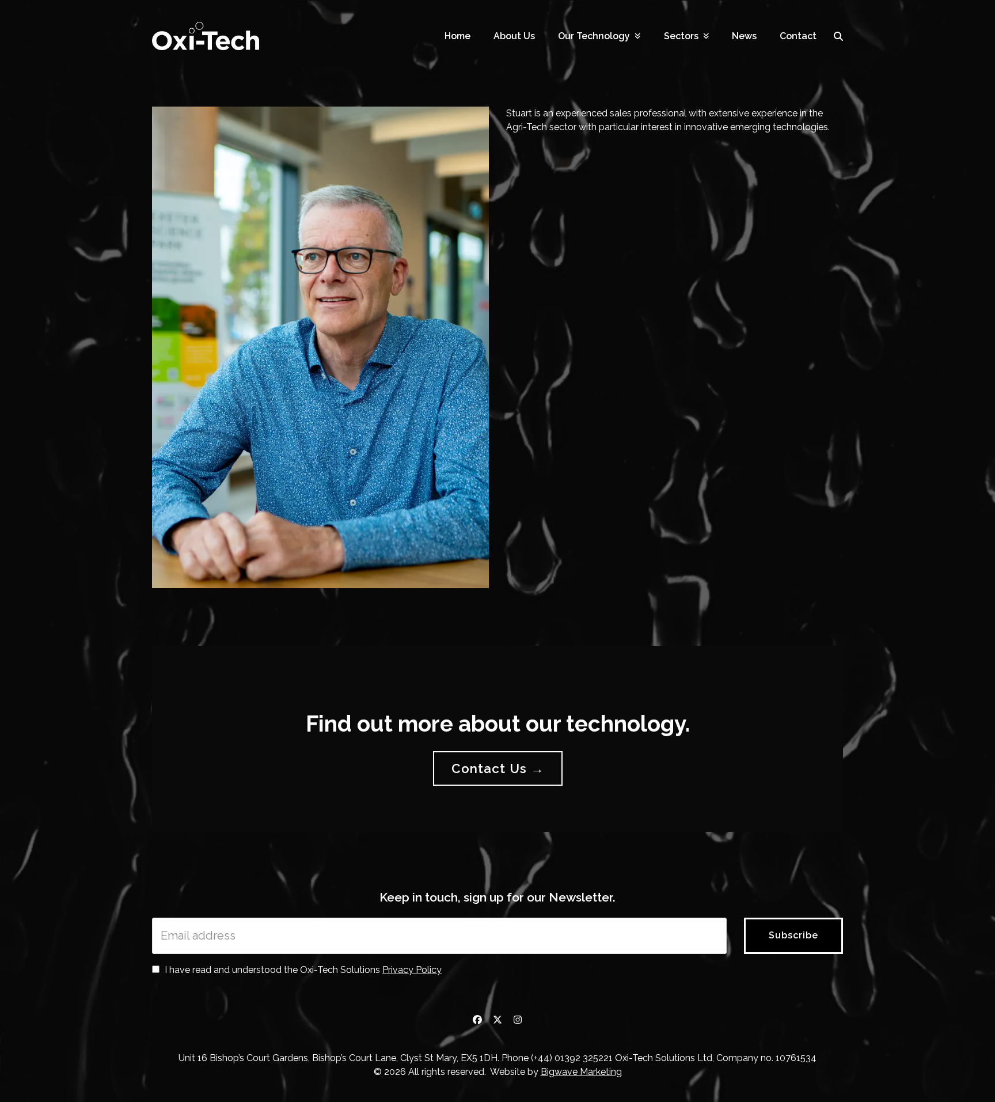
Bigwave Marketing (581, 1071)
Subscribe (793, 935)
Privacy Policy (412, 969)
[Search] (838, 36)
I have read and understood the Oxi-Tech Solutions (302, 969)
